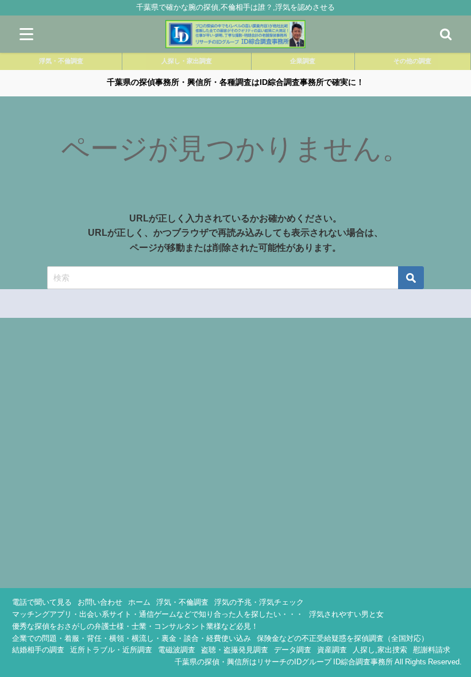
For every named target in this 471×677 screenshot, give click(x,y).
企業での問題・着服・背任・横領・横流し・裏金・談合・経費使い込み (131, 638)
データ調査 (292, 649)
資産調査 (332, 649)
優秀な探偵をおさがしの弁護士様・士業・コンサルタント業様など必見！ (135, 626)
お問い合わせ (100, 602)
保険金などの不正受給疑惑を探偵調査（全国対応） (342, 638)
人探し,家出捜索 (380, 649)
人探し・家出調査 (186, 60)
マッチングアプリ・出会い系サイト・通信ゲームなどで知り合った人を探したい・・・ (157, 614)
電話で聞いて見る (42, 602)
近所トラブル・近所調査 (111, 649)
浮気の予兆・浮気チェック (259, 602)
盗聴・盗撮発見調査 (234, 649)
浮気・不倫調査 (61, 60)
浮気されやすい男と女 (346, 614)
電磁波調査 (176, 649)
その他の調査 (412, 60)
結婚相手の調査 (38, 649)
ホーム (139, 602)
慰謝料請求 (431, 649)
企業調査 (302, 60)
